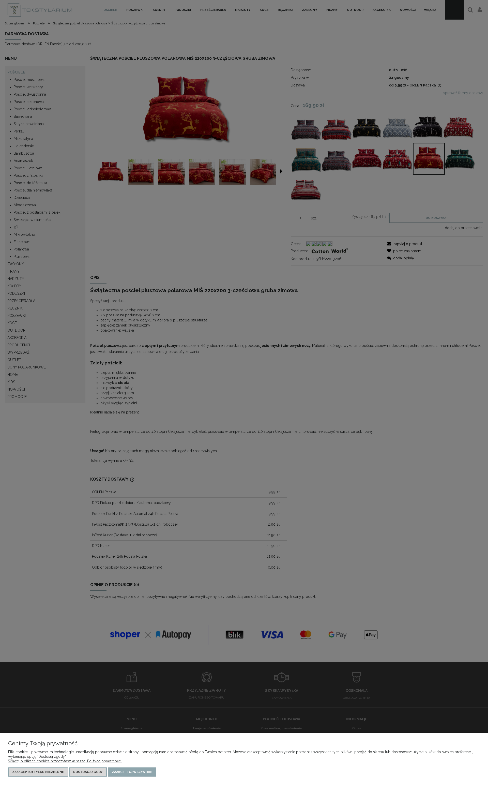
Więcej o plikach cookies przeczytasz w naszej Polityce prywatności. (65, 761)
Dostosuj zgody (88, 772)
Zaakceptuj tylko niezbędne (38, 772)
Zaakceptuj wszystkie (132, 772)
